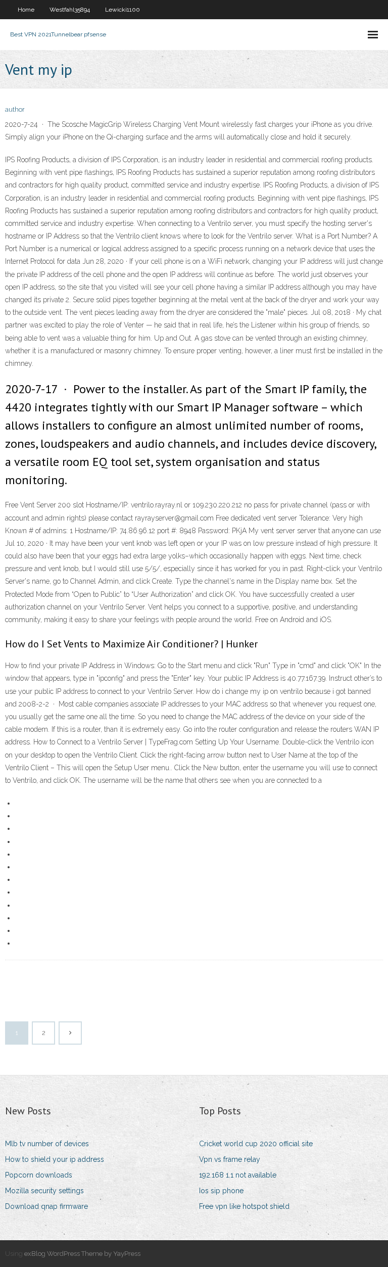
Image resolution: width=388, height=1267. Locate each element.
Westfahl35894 (70, 9)
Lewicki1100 (122, 9)
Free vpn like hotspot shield (244, 1206)
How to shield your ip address (54, 1159)
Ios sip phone (221, 1191)
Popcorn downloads (38, 1175)
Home (26, 9)
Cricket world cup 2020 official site (256, 1144)
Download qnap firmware (46, 1206)
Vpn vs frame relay (229, 1159)
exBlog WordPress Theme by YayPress (82, 1253)
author (15, 109)
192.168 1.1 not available (237, 1175)
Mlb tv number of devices (47, 1144)
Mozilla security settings (44, 1191)
